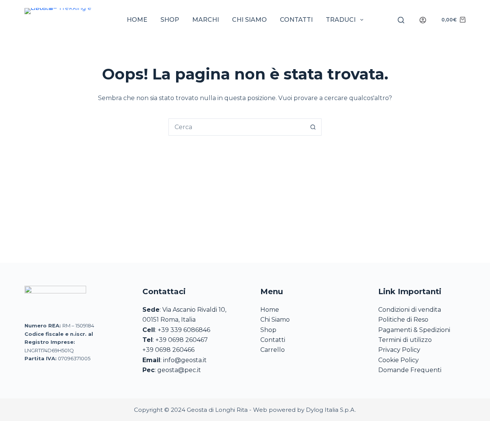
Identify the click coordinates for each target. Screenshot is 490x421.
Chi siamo (249, 19)
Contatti (296, 19)
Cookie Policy (398, 360)
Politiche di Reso (403, 319)
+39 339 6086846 (184, 330)
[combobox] (237, 127)
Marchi (205, 19)
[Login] (423, 20)
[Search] (401, 20)
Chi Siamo (275, 319)
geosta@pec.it (179, 370)
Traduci (341, 19)
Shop (169, 19)
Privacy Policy (399, 349)
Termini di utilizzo (405, 339)
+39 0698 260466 (168, 349)
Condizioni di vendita (409, 309)
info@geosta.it (185, 360)
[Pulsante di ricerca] (313, 127)
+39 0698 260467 (181, 339)
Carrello (272, 349)
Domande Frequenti (409, 370)
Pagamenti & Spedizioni (414, 330)
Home (137, 19)
